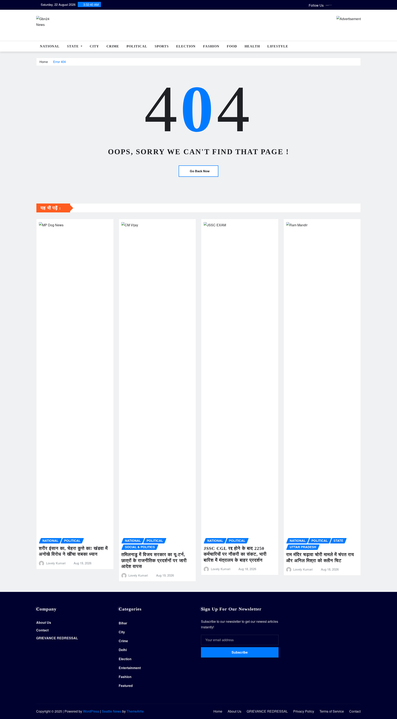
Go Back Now (200, 171)
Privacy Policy (303, 711)
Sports (162, 46)
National (50, 46)
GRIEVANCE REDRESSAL (57, 638)
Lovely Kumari (56, 563)
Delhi (123, 649)
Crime (112, 46)
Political (137, 46)
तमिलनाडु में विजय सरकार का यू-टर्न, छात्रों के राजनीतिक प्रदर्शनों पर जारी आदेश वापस (154, 560)
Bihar (123, 623)
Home (43, 61)
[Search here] (359, 46)
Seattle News (111, 711)
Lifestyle (277, 46)
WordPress (91, 711)
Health (252, 46)
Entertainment (130, 667)
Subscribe (240, 652)
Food (232, 46)
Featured (126, 685)
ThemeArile (135, 711)
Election (186, 46)
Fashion (211, 46)
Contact (42, 630)
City (94, 46)
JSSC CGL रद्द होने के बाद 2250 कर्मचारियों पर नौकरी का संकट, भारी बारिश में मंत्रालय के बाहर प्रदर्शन (235, 554)
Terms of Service (331, 711)
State (73, 46)
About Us (43, 622)
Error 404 (59, 61)
